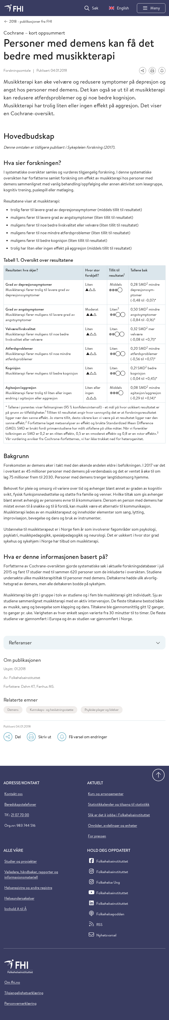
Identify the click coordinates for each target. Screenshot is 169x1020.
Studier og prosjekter (20, 861)
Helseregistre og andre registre (28, 887)
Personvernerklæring (20, 1003)
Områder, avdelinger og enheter (112, 825)
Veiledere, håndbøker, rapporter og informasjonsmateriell (31, 874)
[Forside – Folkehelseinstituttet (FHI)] (14, 8)
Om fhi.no (12, 982)
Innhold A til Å (15, 908)
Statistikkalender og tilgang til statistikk (118, 804)
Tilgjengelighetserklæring (23, 992)
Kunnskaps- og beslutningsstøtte (51, 709)
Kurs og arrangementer (105, 793)
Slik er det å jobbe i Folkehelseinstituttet (119, 814)
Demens (12, 709)
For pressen (97, 836)
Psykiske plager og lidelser (102, 709)
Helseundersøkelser (19, 898)
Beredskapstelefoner (20, 804)
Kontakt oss (13, 793)
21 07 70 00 (20, 814)
